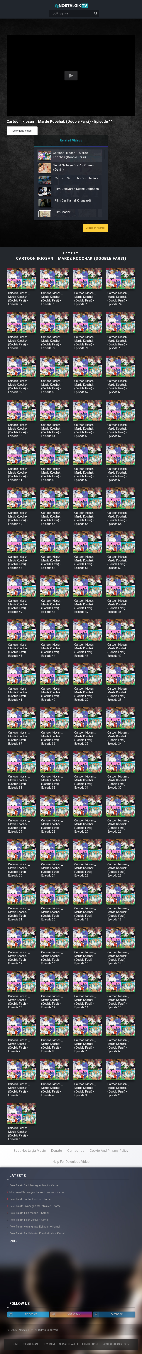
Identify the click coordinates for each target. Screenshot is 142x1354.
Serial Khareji (68, 1344)
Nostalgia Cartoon (116, 1344)
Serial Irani (30, 1344)
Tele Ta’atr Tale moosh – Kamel (29, 1213)
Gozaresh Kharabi (95, 228)
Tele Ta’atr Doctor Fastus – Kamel (30, 1199)
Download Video (22, 131)
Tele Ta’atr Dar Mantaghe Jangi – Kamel (33, 1186)
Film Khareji (90, 1344)
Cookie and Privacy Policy (109, 1150)
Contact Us (75, 1150)
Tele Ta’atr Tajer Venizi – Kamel (28, 1220)
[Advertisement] (68, 1275)
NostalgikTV (26, 1330)
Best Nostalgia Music (30, 1150)
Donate (56, 1150)
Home (15, 1344)
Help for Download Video (71, 1161)
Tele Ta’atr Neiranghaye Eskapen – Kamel (34, 1227)
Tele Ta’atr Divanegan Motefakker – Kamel (35, 1206)
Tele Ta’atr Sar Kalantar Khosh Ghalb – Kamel (37, 1234)
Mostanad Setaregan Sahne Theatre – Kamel (36, 1192)
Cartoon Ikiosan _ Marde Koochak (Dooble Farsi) (71, 259)
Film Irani (49, 1344)
